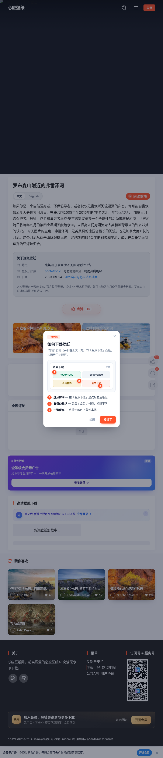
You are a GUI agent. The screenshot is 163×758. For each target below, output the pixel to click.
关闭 (92, 419)
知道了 (108, 419)
